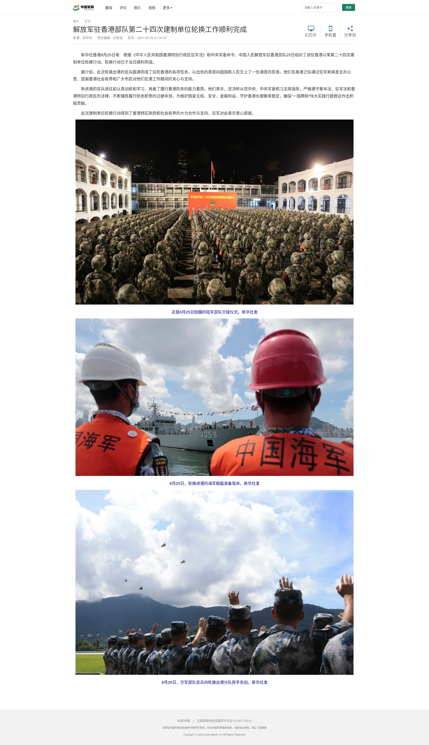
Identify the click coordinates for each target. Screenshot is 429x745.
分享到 (350, 34)
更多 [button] (166, 7)
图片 (137, 7)
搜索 (349, 7)
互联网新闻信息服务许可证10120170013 (224, 720)
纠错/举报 (184, 720)
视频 (151, 7)
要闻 (108, 7)
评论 (123, 7)
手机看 (330, 34)
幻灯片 (311, 34)
